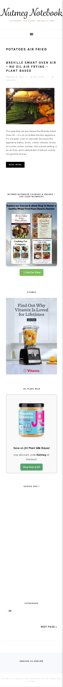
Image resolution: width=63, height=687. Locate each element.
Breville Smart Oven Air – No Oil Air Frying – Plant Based (31, 66)
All (10, 610)
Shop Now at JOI (31, 467)
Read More (15, 165)
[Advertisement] (31, 540)
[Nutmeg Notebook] (31, 22)
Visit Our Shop (33, 272)
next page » (49, 626)
